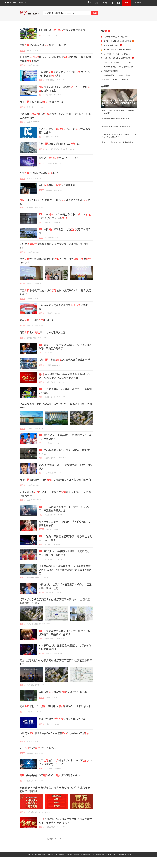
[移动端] (89, 2)
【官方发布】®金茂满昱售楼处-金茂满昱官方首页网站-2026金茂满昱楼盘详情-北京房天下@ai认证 (65, 569)
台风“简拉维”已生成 (111, 45)
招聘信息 (77, 854)
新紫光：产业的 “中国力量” (58, 158)
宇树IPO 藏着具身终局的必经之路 (43, 44)
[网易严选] (105, 2)
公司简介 (62, 854)
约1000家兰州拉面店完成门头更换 (117, 79)
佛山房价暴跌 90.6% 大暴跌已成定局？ (117, 126)
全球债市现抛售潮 (111, 71)
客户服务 (84, 854)
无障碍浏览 (22, 3)
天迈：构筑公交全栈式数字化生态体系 (64, 359)
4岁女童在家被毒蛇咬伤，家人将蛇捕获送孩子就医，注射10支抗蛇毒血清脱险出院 (118, 102)
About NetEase (53, 854)
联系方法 (69, 854)
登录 (126, 3)
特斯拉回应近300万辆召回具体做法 (117, 75)
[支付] (113, 2)
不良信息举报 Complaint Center (105, 854)
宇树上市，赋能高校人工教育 (59, 143)
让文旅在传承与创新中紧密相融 (116, 37)
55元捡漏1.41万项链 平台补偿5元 (117, 54)
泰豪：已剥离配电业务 (37, 320)
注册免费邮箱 (136, 3)
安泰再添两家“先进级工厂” (39, 172)
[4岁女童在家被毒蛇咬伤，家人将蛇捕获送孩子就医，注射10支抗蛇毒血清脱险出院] (119, 98)
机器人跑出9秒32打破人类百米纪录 (117, 58)
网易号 (41, 36)
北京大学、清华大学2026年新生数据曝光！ (118, 142)
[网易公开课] (96, 2)
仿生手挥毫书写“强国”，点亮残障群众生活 (50, 775)
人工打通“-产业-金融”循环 (38, 748)
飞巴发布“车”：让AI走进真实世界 (42, 332)
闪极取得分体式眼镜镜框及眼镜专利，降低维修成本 (55, 706)
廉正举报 (121, 854)
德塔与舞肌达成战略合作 (57, 185)
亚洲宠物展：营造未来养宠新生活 (62, 30)
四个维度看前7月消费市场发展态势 (117, 49)
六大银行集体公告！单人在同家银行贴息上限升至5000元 (120, 67)
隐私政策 (91, 854)
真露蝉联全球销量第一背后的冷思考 (115, 118)
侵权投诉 (128, 854)
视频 (40, 222)
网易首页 (8, 3)
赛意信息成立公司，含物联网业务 (62, 718)
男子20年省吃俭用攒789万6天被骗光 (118, 62)
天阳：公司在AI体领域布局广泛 (42, 101)
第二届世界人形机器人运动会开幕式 (117, 41)
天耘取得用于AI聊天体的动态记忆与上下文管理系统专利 (55, 479)
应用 (14, 3)
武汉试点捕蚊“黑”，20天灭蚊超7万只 (64, 691)
